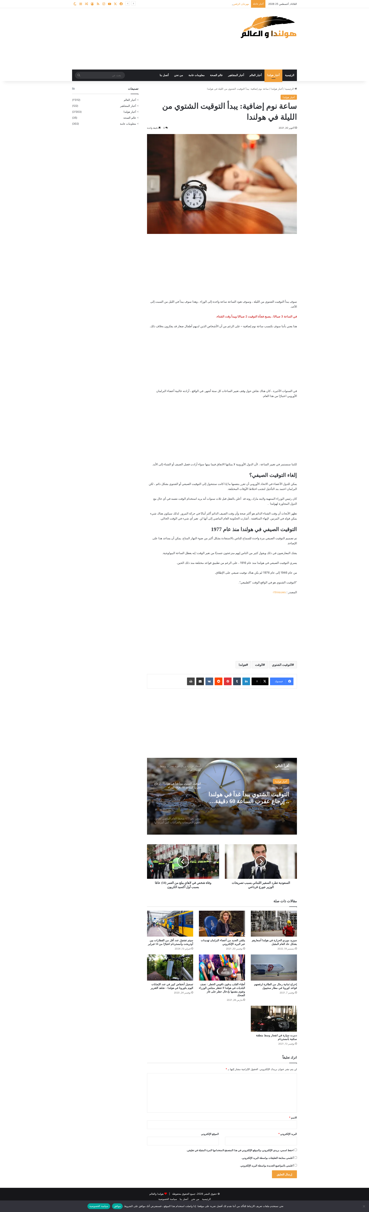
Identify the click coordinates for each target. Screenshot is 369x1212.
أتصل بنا (164, 75)
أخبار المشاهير (236, 75)
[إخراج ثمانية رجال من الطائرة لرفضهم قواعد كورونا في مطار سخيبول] (274, 967)
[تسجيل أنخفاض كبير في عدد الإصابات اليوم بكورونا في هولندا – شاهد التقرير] (170, 967)
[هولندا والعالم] (268, 27)
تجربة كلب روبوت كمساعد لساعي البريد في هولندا (258, 797)
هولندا (242, 665)
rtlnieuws (279, 592)
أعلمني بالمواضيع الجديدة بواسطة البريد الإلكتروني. (267, 1165)
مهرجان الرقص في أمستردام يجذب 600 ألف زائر (223, 3)
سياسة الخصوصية (167, 1198)
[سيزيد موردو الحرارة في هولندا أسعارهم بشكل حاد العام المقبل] (274, 924)
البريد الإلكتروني (287, 1133)
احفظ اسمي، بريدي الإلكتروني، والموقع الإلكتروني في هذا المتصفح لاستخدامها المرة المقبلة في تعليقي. (240, 1150)
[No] (364, 1206)
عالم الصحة (216, 75)
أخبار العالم (255, 75)
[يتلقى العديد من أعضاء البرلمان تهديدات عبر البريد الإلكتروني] (222, 924)
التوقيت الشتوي (282, 665)
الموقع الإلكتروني (210, 1133)
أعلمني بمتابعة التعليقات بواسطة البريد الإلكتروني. (267, 1157)
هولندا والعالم (156, 1193)
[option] (222, 796)
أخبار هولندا (273, 75)
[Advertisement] (146, 39)
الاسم (293, 1117)
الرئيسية (289, 75)
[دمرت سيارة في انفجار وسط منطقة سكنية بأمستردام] (274, 1019)
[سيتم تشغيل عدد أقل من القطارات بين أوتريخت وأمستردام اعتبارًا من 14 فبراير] (170, 924)
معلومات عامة (197, 75)
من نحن (178, 75)
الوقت (259, 665)
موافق (117, 1206)
